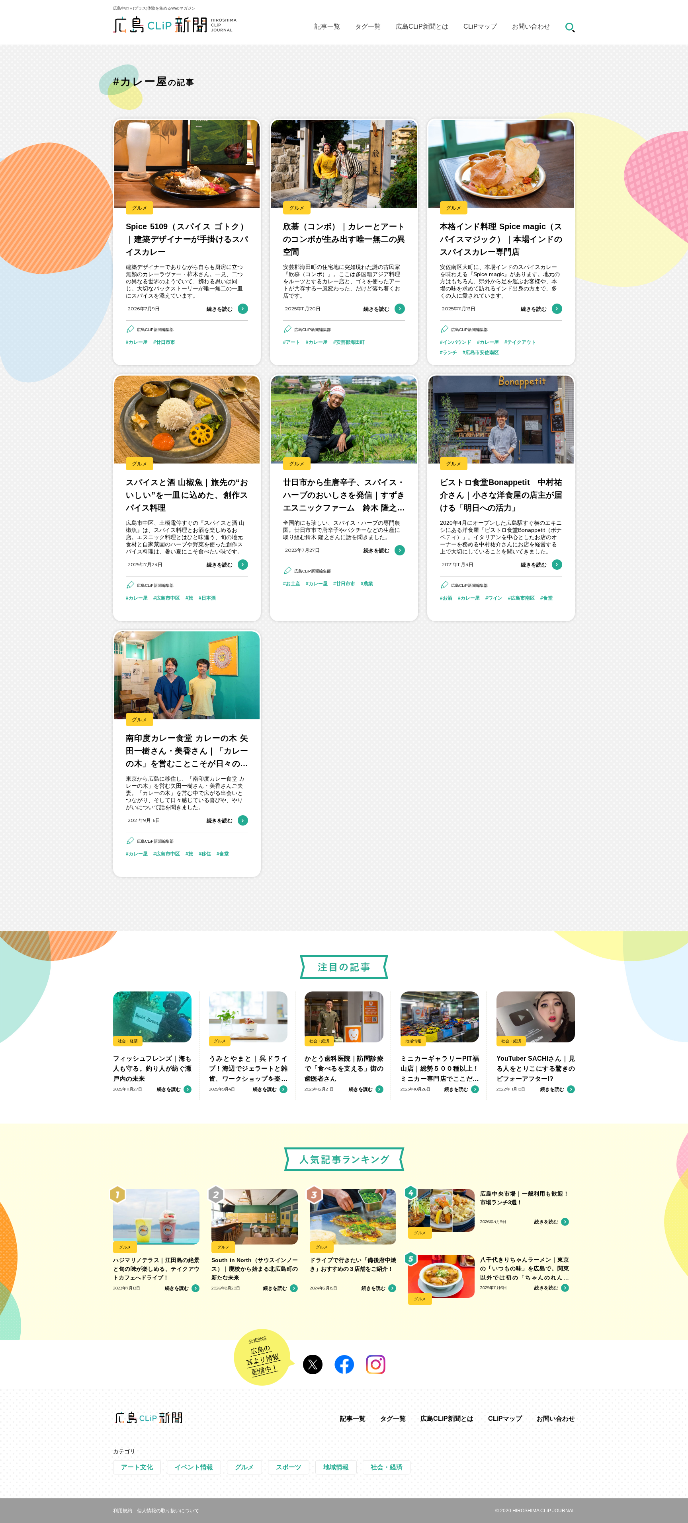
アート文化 (137, 1467)
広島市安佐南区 (482, 352)
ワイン (495, 598)
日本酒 (208, 598)
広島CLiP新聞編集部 (155, 330)
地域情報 (413, 1041)
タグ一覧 (368, 26)
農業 (368, 583)
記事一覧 (327, 26)
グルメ (139, 208)
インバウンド (457, 342)
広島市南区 (523, 598)
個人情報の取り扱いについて (168, 1510)
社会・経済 (128, 1041)
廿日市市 (165, 342)
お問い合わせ (531, 26)
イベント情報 (194, 1467)
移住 (206, 853)
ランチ (450, 352)
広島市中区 (168, 598)
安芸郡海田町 (350, 342)
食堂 (548, 598)
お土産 (293, 583)
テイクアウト (521, 342)
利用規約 (122, 1510)
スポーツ (288, 1467)
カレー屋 (138, 342)
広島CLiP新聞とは (422, 26)
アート (293, 342)
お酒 (447, 598)
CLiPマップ (480, 26)
